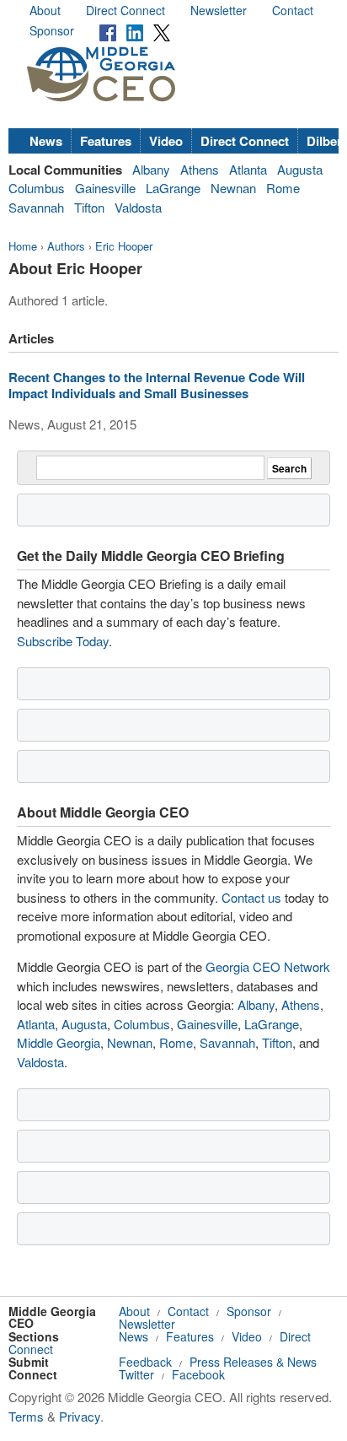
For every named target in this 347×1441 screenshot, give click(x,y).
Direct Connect (125, 10)
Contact (292, 10)
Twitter (136, 1374)
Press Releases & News (253, 1361)
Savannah (36, 207)
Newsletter (218, 10)
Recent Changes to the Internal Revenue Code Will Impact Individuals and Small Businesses (156, 385)
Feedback (145, 1361)
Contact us (251, 897)
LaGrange (173, 188)
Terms (26, 1416)
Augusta (300, 169)
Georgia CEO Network (268, 966)
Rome (283, 188)
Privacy (79, 1416)
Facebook (198, 1374)
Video (166, 141)
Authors (66, 246)
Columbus (36, 188)
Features (105, 141)
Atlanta (248, 169)
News (45, 141)
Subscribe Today (63, 641)
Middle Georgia (58, 1042)
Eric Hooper (123, 246)
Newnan (233, 188)
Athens (199, 169)
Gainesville (105, 188)
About (45, 10)
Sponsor (51, 30)
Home (22, 246)
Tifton (89, 207)
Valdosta (138, 207)
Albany (151, 169)
